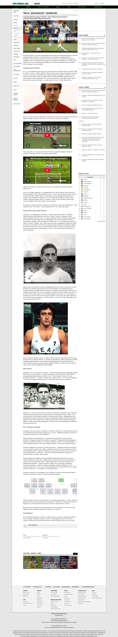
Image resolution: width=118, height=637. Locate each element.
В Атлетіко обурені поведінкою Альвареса (92, 105)
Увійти (96, 3)
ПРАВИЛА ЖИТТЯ (15, 94)
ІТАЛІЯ (15, 39)
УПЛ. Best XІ (81, 594)
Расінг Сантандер (87, 208)
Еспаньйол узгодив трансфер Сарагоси (91, 133)
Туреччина (39, 605)
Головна (15, 7)
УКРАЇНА (15, 19)
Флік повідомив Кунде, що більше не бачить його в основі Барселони (92, 109)
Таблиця (16, 35)
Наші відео (67, 599)
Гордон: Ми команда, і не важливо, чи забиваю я (93, 150)
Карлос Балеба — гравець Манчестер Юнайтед (91, 53)
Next (76, 554)
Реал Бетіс (86, 191)
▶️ (56, 586)
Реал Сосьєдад (87, 216)
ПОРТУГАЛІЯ (16, 51)
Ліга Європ (53, 594)
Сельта (85, 204)
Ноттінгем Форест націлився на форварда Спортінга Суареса (92, 73)
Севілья (85, 179)
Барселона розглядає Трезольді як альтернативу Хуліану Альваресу (90, 117)
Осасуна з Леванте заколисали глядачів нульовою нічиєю (92, 125)
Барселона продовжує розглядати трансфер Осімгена (93, 160)
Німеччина (39, 598)
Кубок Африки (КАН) (56, 608)
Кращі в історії (81, 592)
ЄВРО (52, 603)
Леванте (85, 212)
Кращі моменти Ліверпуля (84, 601)
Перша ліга (26, 594)
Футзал (25, 605)
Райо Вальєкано (87, 206)
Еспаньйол (86, 187)
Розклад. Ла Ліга (17, 31)
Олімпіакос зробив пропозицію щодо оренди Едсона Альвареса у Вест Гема (93, 49)
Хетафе (85, 193)
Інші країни (26, 601)
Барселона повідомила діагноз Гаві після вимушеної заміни (92, 145)
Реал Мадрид (45, 537)
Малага (85, 210)
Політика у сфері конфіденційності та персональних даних (59, 627)
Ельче (85, 214)
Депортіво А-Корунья (88, 198)
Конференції (98, 7)
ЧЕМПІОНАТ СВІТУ (16, 11)
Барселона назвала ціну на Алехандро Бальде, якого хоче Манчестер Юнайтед (93, 44)
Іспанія (38, 594)
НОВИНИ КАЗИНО (15, 99)
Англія (38, 592)
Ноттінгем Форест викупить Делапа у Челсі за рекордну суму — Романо (93, 39)
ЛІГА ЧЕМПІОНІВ (17, 63)
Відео (58, 7)
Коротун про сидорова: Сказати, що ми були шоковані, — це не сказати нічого (93, 58)
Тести (65, 596)
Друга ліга (25, 596)
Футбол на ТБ (82, 7)
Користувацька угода (97, 598)
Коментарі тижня (68, 594)
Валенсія (85, 200)
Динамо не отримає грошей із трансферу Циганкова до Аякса (92, 129)
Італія (38, 596)
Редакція (94, 594)
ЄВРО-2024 (16, 85)
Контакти (94, 592)
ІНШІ (14, 59)
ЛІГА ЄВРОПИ (16, 66)
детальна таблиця (101, 221)
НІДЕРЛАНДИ (16, 48)
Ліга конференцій (55, 596)
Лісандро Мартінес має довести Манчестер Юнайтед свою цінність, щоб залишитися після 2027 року (93, 64)
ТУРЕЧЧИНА (16, 57)
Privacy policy (95, 596)
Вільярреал (86, 195)
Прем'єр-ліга (26, 592)
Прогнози (66, 603)
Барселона (86, 185)
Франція (39, 599)
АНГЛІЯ (15, 22)
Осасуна (85, 202)
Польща (39, 607)
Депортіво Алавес (87, 181)
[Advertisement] (92, 20)
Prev (74, 554)
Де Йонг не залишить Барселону (90, 113)
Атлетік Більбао (87, 218)
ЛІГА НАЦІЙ (16, 74)
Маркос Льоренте (27, 537)
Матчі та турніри (43, 7)
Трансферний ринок (28, 603)
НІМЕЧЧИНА (16, 42)
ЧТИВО (15, 82)
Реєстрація (102, 3)
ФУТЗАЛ (15, 78)
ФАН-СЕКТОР (16, 103)
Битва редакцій (82, 596)
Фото (69, 7)
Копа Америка (54, 607)
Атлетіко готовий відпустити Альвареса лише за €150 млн (93, 155)
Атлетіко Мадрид (87, 183)
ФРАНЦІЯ (15, 45)
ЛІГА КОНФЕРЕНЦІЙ (17, 70)
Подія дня (80, 603)
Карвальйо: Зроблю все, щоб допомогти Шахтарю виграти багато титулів (91, 78)
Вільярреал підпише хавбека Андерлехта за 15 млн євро (93, 96)
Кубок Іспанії (17, 37)
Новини (28, 7)
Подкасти (66, 598)
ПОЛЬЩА (15, 54)
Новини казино (68, 605)
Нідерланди (40, 601)
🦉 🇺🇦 (88, 586)
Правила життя (82, 598)
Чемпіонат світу (54, 601)
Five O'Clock (81, 599)
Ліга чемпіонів (54, 592)
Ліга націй (53, 605)
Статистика (17, 33)
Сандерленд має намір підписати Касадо (92, 69)
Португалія (39, 603)
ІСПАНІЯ (15, 25)
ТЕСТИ (15, 89)
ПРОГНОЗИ (16, 16)
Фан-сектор (67, 592)
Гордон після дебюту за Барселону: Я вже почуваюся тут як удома (92, 101)
